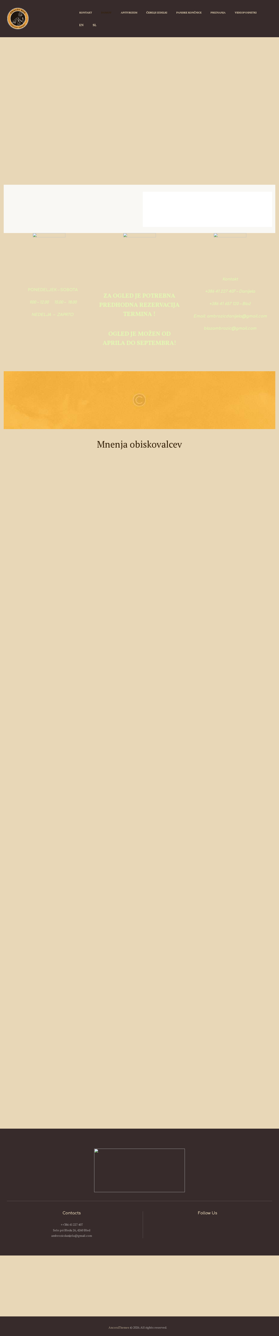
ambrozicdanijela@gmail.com (71, 1236)
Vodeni (197, 180)
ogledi (219, 180)
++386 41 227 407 (72, 1224)
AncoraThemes (119, 1327)
